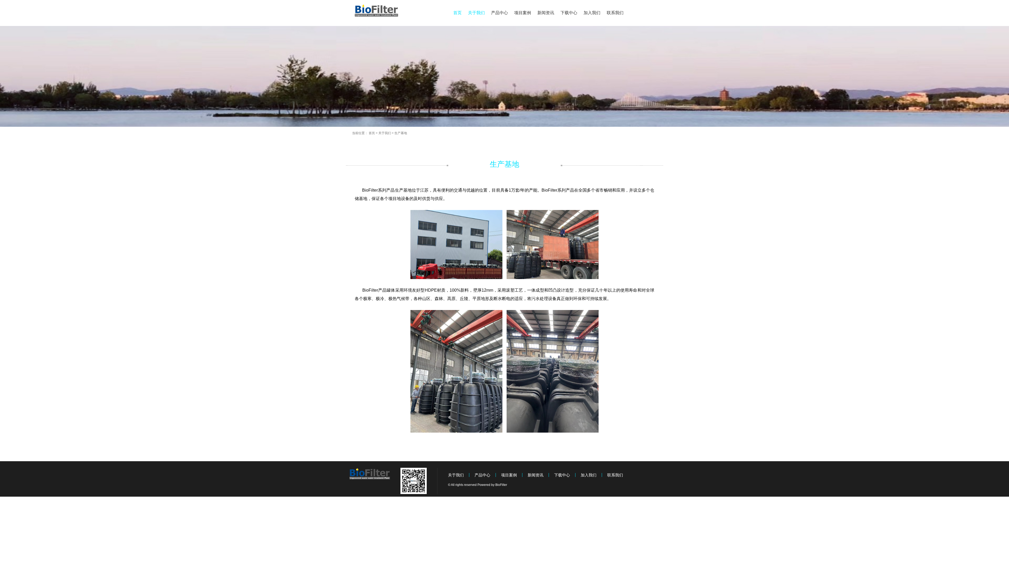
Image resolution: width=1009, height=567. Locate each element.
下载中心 (568, 12)
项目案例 (522, 12)
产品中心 (499, 12)
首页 (457, 12)
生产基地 (400, 133)
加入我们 (592, 12)
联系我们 (615, 12)
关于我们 (476, 12)
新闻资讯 (545, 12)
